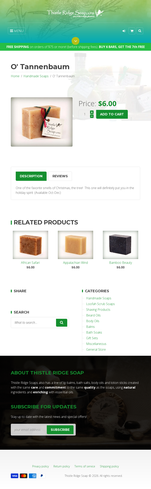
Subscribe (60, 430)
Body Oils (92, 321)
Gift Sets (92, 338)
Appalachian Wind (75, 262)
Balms (90, 326)
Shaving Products (98, 309)
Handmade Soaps (36, 76)
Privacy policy (40, 466)
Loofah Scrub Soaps (100, 304)
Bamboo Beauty (120, 262)
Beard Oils (93, 315)
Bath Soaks (94, 332)
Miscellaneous (96, 344)
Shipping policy (109, 466)
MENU (18, 31)
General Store (96, 349)
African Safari (30, 262)
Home (15, 76)
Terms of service (85, 466)
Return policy (61, 466)
